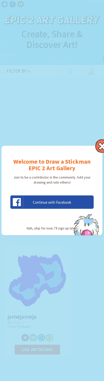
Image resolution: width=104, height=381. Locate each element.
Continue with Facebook (52, 202)
